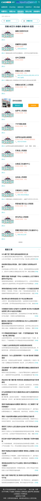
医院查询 (20, 11)
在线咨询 (33, 105)
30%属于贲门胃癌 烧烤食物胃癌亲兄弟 (15, 254)
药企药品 (12, 7)
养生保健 (37, 7)
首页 (3, 16)
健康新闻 (4, 7)
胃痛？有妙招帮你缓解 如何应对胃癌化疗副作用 (18, 416)
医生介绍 (28, 11)
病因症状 (20, 7)
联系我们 (18, 491)
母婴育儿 (4, 11)
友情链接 (17, 494)
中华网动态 (24, 494)
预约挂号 (17, 105)
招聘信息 (24, 491)
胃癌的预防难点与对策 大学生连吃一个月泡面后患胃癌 (20, 288)
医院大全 (12, 11)
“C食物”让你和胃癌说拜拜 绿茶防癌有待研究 (17, 345)
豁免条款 (36, 491)
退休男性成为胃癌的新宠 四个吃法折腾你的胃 (17, 299)
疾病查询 (37, 11)
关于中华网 (5, 491)
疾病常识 (28, 7)
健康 (13, 2)
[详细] (36, 259)
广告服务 (11, 491)
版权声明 (30, 491)
